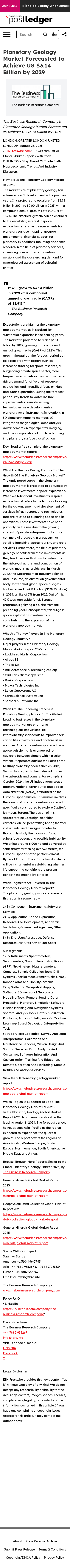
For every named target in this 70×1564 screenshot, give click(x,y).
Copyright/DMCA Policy (23, 1557)
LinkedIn (9, 1348)
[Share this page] (64, 34)
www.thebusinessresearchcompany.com (31, 1290)
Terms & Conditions (52, 1549)
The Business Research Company (26, 1172)
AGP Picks (9, 6)
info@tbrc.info (13, 1338)
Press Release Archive (41, 1541)
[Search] (45, 34)
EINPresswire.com (18, 151)
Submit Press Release (19, 1549)
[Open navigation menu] (6, 34)
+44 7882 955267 (15, 1332)
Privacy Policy (54, 1557)
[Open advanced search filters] (54, 34)
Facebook (10, 1353)
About (17, 1541)
